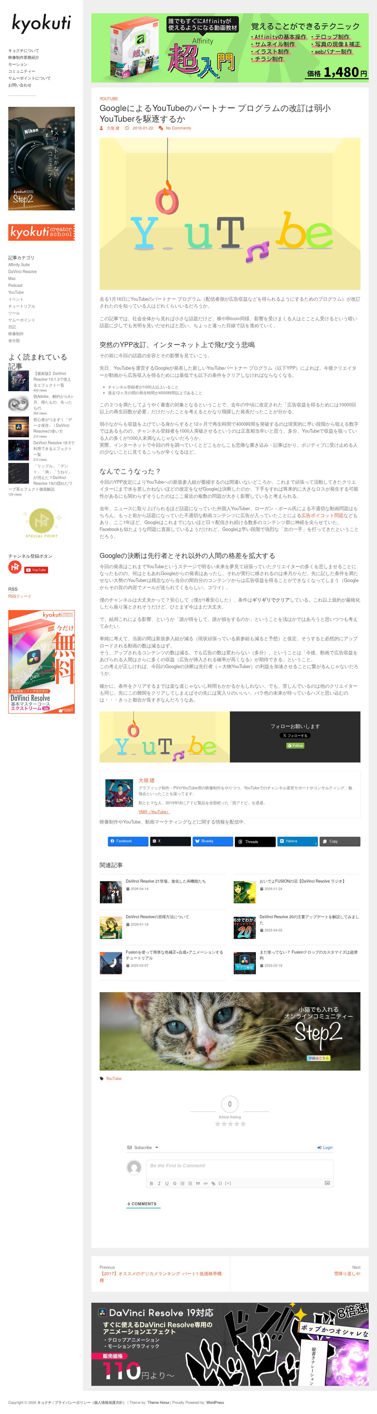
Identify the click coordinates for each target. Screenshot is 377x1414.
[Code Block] (205, 1183)
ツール (14, 313)
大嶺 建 (113, 128)
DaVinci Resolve (22, 271)
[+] (228, 1183)
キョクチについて (23, 50)
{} (220, 1183)
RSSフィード (19, 596)
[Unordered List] (190, 1183)
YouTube (109, 98)
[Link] (213, 1183)
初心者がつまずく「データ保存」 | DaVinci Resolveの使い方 (52, 425)
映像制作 (16, 333)
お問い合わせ (19, 85)
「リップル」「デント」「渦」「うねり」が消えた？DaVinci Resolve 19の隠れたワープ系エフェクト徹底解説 (40, 477)
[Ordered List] (182, 1183)
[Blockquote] (198, 1183)
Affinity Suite (19, 264)
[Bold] (151, 1183)
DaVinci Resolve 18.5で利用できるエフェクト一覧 (54, 448)
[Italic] (159, 1183)
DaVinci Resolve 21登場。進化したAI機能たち (166, 881)
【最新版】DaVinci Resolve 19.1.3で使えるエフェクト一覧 (52, 379)
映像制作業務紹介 (23, 57)
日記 (12, 326)
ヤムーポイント (21, 319)
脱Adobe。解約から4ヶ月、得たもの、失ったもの (53, 402)
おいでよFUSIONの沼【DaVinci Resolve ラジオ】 (303, 881)
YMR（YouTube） (154, 811)
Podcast (15, 285)
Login (327, 1147)
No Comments (178, 128)
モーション (18, 64)
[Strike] (175, 1183)
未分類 (14, 340)
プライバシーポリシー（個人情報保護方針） (90, 1402)
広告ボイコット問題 (322, 515)
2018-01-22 (142, 128)
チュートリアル (21, 306)
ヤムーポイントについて (29, 78)
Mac (12, 278)
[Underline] (167, 1183)
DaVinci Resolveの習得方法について (157, 916)
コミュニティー (21, 71)
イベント (16, 299)
